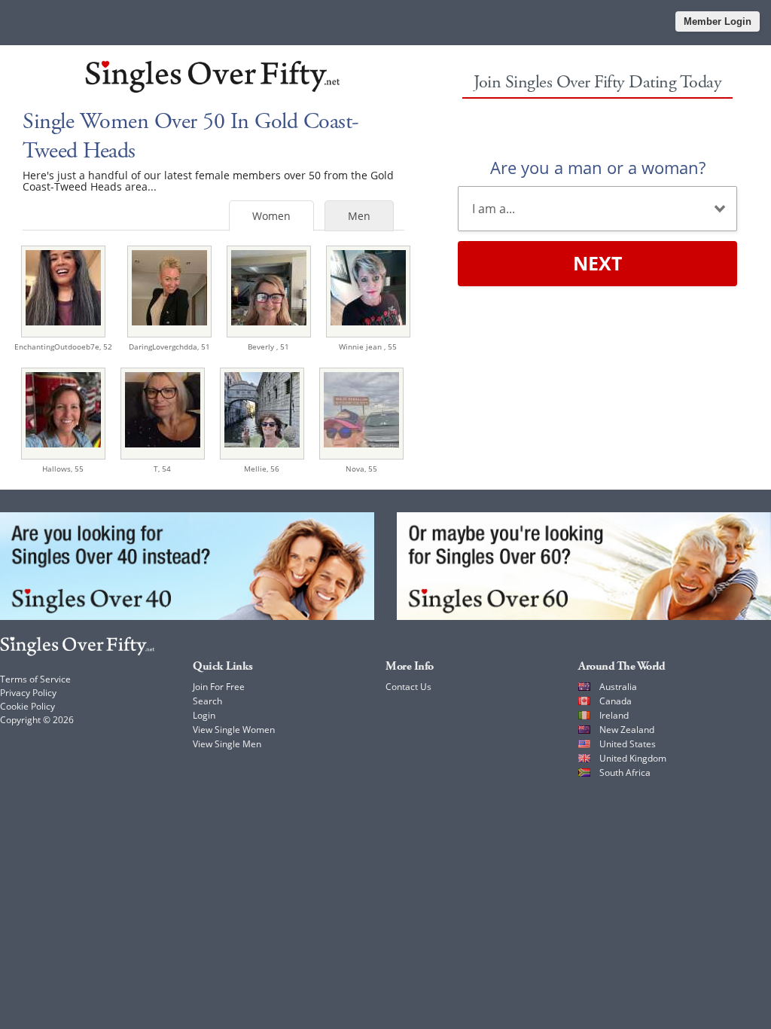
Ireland (614, 715)
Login (204, 715)
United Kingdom (632, 758)
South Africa (625, 772)
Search (207, 701)
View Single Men (227, 743)
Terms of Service (35, 679)
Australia (618, 686)
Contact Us (408, 686)
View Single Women (234, 729)
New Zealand (626, 729)
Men (359, 216)
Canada (615, 701)
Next (597, 263)
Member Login (717, 21)
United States (627, 743)
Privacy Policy (28, 692)
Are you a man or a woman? (597, 167)
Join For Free (219, 686)
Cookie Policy (27, 706)
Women (271, 216)
